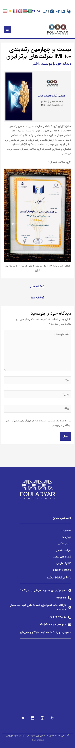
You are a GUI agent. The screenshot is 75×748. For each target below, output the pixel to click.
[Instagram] (42, 717)
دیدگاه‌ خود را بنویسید (56, 63)
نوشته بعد (37, 297)
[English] (20, 10)
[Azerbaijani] (25, 10)
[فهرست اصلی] (7, 29)
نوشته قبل (37, 286)
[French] (15, 10)
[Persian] (5, 10)
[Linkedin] (32, 717)
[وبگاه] (37, 409)
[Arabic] (30, 10)
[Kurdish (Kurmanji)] (10, 10)
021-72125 (33, 11)
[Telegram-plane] (23, 717)
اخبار (36, 63)
